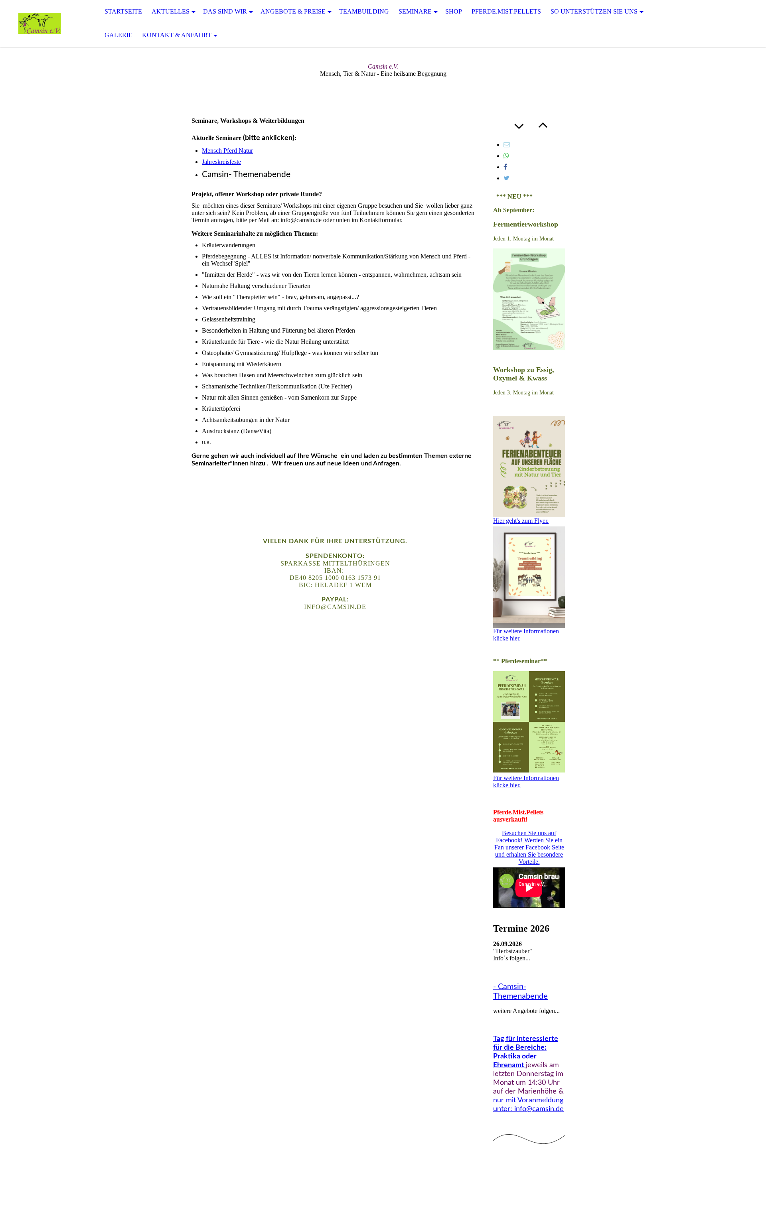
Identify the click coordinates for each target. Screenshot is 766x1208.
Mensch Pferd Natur (227, 150)
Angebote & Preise (293, 11)
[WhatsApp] (506, 155)
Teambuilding (364, 11)
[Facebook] (505, 167)
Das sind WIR (225, 11)
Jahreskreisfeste (221, 161)
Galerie (118, 35)
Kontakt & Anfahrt (176, 35)
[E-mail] (506, 144)
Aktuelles (171, 11)
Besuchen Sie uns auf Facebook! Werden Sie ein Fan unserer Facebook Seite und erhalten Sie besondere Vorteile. (529, 847)
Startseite (123, 11)
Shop (453, 11)
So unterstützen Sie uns (594, 11)
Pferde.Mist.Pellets (506, 11)
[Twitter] (506, 178)
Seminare (415, 11)
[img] (40, 23)
